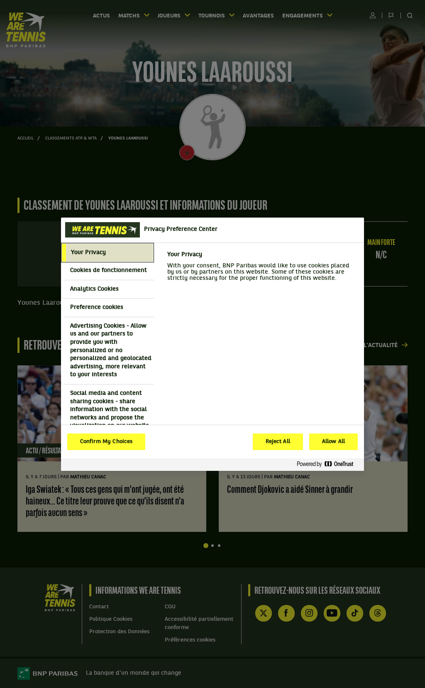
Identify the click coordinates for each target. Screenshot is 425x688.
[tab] (107, 253)
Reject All (278, 441)
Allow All (333, 441)
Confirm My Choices (106, 441)
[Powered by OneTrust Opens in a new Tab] (328, 464)
